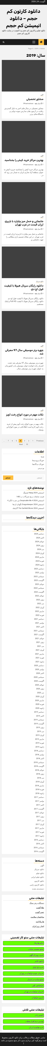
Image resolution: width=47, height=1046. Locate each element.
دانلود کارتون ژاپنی (37, 885)
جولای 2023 (39, 584)
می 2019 (40, 731)
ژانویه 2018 (39, 793)
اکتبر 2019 (40, 716)
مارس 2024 (39, 557)
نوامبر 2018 (39, 755)
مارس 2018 (39, 786)
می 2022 (40, 603)
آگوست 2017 (39, 809)
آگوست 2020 (39, 681)
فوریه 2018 (40, 789)
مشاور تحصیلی (34, 99)
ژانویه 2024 (39, 565)
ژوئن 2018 (40, 774)
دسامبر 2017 (39, 797)
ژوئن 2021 (40, 642)
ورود (42, 456)
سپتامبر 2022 (39, 588)
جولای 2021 (39, 638)
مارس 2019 (39, 739)
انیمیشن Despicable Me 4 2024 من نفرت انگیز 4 (25, 500)
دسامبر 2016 (39, 840)
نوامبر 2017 (39, 801)
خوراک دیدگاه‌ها (38, 464)
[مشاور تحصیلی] (23, 76)
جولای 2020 (39, 685)
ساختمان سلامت (37, 917)
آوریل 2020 (40, 696)
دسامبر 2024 (39, 534)
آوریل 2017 (40, 824)
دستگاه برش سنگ (37, 903)
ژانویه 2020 (39, 708)
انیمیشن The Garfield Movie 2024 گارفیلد (28, 508)
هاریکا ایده (40, 922)
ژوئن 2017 (40, 817)
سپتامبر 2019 (39, 720)
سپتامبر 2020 (39, 677)
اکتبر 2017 (40, 805)
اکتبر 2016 (40, 844)
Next (21, 444)
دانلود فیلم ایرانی (37, 877)
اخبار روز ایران (38, 926)
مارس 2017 (39, 828)
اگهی (41, 95)
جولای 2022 (39, 596)
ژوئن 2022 (40, 600)
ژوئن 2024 (40, 545)
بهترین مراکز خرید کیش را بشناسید (23, 160)
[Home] (41, 42)
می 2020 (40, 693)
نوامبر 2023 (39, 572)
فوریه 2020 (40, 704)
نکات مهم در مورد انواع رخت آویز (24, 414)
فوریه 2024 (40, 561)
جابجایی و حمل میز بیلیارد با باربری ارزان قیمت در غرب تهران (24, 223)
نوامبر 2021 (39, 623)
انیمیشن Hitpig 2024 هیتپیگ (33, 493)
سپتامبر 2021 (39, 631)
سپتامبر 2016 (39, 848)
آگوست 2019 (39, 724)
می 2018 (40, 778)
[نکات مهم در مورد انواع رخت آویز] (23, 391)
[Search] (3, 42)
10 (27, 444)
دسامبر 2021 (39, 619)
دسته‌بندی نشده (38, 889)
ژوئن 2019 (40, 727)
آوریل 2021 (40, 650)
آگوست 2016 (39, 851)
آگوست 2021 (39, 634)
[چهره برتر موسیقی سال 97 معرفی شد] (23, 327)
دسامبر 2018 (39, 751)
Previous (40, 441)
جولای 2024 (39, 542)
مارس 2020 (39, 700)
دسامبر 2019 (39, 712)
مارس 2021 (39, 654)
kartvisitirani (29, 103)
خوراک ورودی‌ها (38, 460)
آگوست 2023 (39, 580)
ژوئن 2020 (40, 689)
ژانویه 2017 (39, 836)
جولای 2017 (39, 813)
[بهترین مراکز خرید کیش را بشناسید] (23, 137)
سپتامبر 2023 (39, 576)
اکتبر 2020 (40, 673)
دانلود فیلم (40, 873)
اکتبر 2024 (40, 538)
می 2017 (40, 820)
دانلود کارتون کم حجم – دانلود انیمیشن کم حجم (23, 18)
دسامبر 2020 (39, 665)
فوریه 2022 (40, 615)
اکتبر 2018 (40, 758)
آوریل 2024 (40, 553)
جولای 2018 (39, 770)
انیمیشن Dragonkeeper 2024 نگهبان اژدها (28, 504)
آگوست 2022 (39, 592)
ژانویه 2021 (39, 662)
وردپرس (41, 468)
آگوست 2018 (39, 766)
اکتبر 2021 (40, 627)
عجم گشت (39, 912)
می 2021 (40, 646)
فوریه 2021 (40, 658)
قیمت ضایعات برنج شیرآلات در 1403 (30, 497)
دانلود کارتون (39, 881)
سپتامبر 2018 (39, 762)
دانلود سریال (39, 281)
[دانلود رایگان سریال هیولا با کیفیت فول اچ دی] (23, 262)
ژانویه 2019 (39, 747)
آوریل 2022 (40, 607)
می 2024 (40, 549)
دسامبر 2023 (39, 569)
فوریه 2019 (40, 743)
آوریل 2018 (40, 782)
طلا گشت (40, 908)
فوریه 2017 (40, 832)
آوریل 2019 (40, 735)
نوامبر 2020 (39, 669)
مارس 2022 (39, 611)
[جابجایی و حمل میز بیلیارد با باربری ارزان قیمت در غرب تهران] (23, 198)
